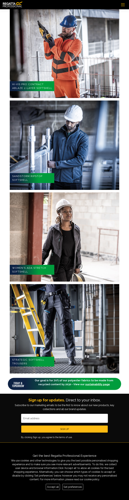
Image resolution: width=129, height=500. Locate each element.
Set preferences (73, 486)
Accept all (53, 486)
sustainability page (97, 384)
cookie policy (91, 479)
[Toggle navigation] (123, 5)
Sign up (64, 429)
